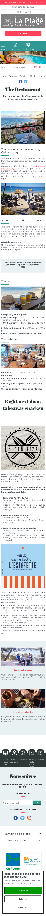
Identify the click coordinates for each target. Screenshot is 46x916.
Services (24, 76)
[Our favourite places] (23, 657)
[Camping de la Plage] (23, 21)
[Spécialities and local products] (23, 698)
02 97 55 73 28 (18, 7)
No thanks (22, 908)
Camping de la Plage (17, 833)
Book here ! (23, 33)
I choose (23, 899)
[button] (39, 833)
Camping (13, 76)
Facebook (20, 81)
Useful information (16, 840)
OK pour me (23, 890)
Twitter (25, 81)
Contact (30, 7)
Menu (3, 49)
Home (4, 76)
